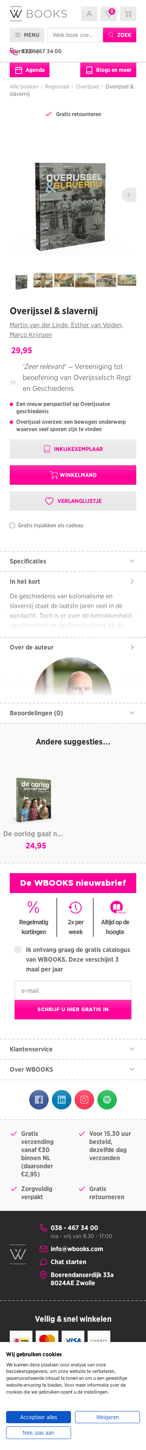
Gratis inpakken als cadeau (50, 525)
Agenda (34, 70)
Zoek (123, 35)
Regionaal (57, 86)
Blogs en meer (113, 70)
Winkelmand (78, 475)
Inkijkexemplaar (78, 449)
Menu (31, 35)
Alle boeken (24, 86)
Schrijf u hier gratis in (73, 1009)
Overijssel (87, 86)
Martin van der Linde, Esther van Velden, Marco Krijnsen (66, 330)
